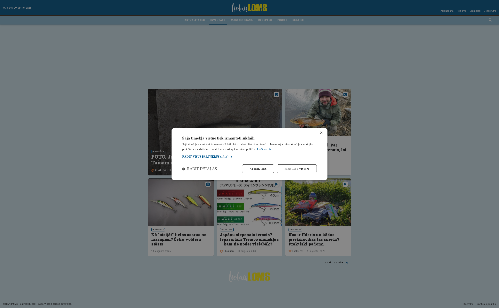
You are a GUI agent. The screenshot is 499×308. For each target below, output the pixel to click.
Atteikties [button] (258, 169)
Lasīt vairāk (264, 149)
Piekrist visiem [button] (297, 169)
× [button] (321, 132)
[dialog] (249, 154)
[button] (249, 156)
